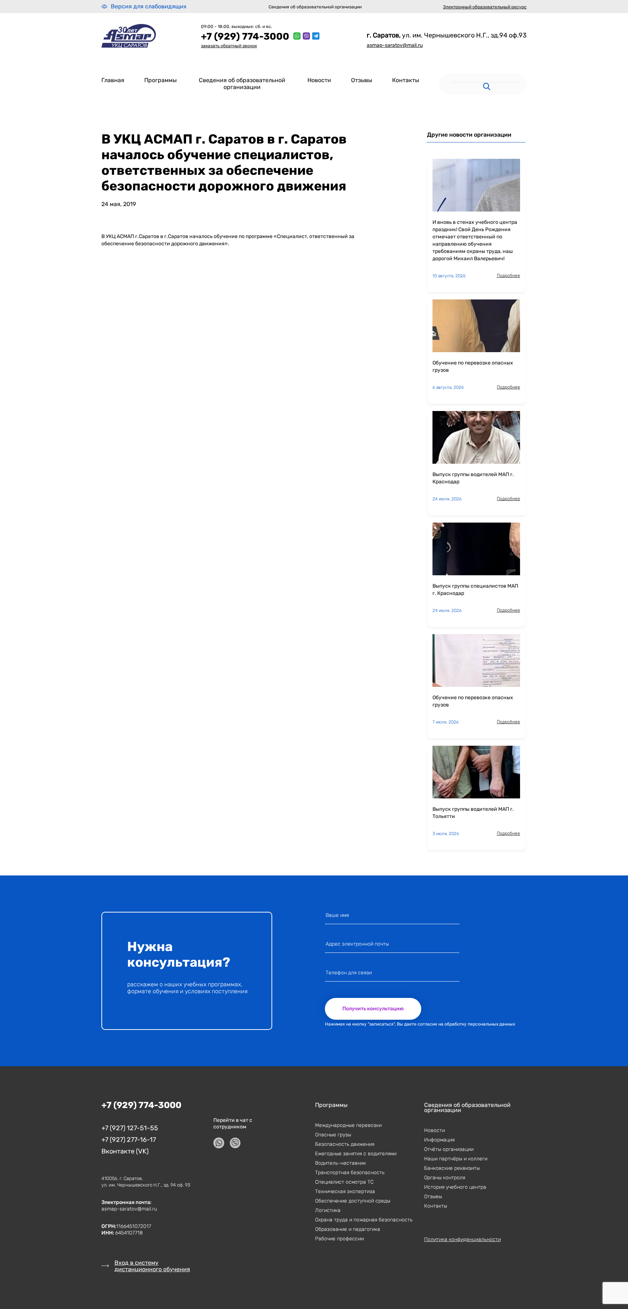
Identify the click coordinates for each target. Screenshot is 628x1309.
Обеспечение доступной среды (352, 1201)
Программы (160, 80)
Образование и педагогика (347, 1229)
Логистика (328, 1210)
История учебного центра (455, 1187)
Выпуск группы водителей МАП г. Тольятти (473, 812)
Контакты (405, 80)
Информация (439, 1140)
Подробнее (508, 275)
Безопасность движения (344, 1144)
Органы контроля (444, 1178)
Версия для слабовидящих (149, 6)
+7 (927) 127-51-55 (129, 1128)
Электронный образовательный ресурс (485, 6)
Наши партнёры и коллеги (455, 1159)
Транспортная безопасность (350, 1172)
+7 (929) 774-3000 (245, 36)
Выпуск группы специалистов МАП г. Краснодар (475, 589)
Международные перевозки (348, 1125)
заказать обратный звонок (229, 45)
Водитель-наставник (340, 1163)
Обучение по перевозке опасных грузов (472, 366)
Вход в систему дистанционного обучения (152, 1266)
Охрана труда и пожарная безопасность (363, 1220)
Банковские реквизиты (452, 1168)
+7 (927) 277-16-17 (128, 1140)
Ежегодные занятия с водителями (355, 1154)
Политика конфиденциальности (462, 1239)
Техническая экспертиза (345, 1191)
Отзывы (361, 80)
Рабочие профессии (339, 1239)
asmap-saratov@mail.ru (395, 45)
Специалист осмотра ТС (344, 1182)
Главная (112, 80)
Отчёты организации (449, 1149)
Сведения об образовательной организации (315, 6)
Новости (319, 80)
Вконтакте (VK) (125, 1151)
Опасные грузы (333, 1135)
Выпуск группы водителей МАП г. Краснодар (473, 478)
